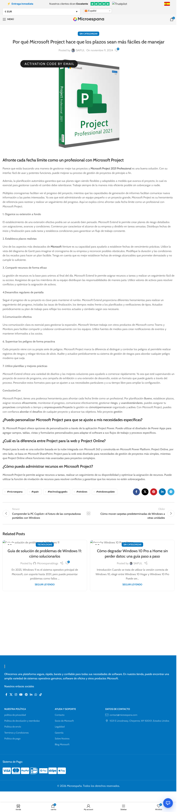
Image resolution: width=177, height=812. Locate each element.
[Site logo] (88, 19)
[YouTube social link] (21, 694)
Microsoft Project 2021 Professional (111, 168)
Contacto (59, 714)
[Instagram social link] (15, 694)
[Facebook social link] (136, 491)
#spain (35, 491)
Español (91, 10)
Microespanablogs (47, 563)
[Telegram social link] (170, 491)
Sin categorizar (88, 33)
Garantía (59, 732)
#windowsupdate (105, 491)
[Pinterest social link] (153, 491)
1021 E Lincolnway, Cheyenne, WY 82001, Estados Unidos (139, 720)
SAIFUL (80, 50)
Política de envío (12, 726)
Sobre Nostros (62, 738)
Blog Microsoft (62, 744)
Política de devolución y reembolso (22, 720)
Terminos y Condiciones (16, 732)
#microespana (14, 491)
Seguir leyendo (45, 584)
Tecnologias (45, 544)
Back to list (88, 513)
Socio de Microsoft (64, 720)
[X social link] (145, 491)
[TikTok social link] (40, 694)
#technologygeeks (57, 491)
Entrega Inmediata (20, 3)
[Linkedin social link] (162, 491)
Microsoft (56, 246)
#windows (81, 491)
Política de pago (12, 738)
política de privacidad (15, 714)
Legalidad (60, 726)
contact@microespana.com (123, 714)
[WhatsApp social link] (36, 694)
